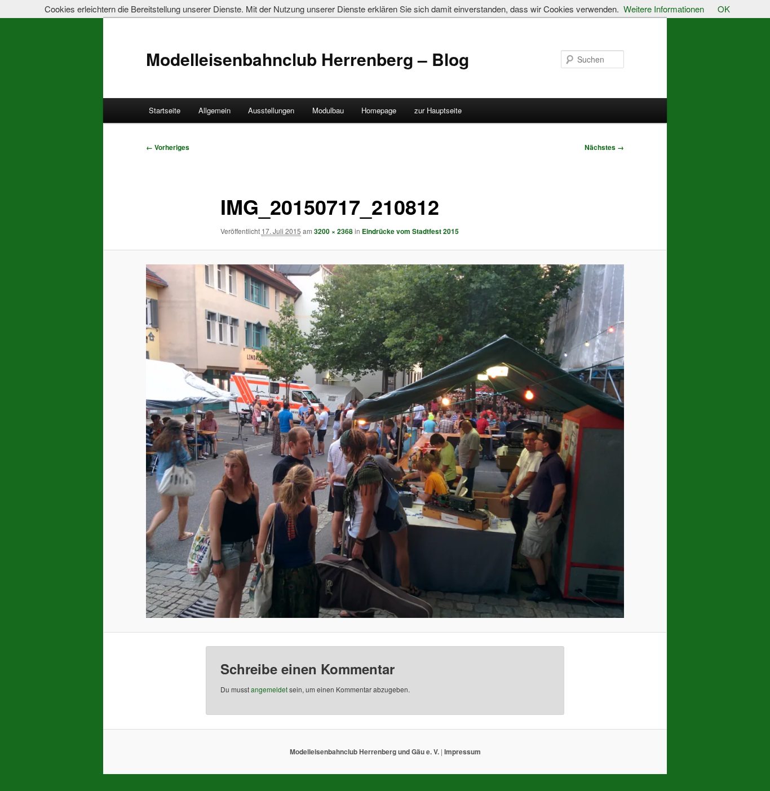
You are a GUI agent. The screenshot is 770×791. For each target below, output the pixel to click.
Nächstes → (604, 147)
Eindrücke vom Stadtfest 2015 (410, 231)
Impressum (461, 751)
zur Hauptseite (438, 110)
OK (724, 9)
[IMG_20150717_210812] (385, 441)
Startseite (164, 110)
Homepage (378, 110)
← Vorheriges (167, 147)
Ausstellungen (271, 110)
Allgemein (214, 110)
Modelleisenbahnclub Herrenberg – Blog (307, 59)
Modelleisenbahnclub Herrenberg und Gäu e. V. (365, 751)
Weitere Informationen (663, 9)
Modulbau (328, 110)
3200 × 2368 (333, 231)
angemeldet (269, 689)
